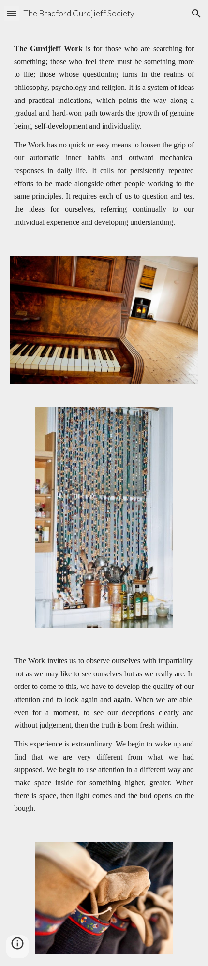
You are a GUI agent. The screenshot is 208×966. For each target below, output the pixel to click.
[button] (11, 13)
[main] (104, 136)
